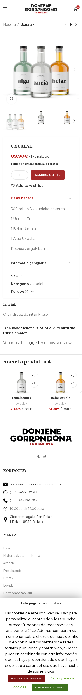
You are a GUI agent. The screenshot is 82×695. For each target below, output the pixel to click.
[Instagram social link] (32, 292)
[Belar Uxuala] (60, 382)
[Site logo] (41, 8)
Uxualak (27, 24)
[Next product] (76, 24)
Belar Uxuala (60, 398)
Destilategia (12, 571)
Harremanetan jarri (17, 593)
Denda (8, 586)
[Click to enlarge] (11, 99)
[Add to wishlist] (34, 376)
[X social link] (27, 292)
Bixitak (8, 578)
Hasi (6, 548)
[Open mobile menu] (5, 8)
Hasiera (9, 24)
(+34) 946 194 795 (23, 500)
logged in (34, 343)
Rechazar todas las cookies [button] (26, 678)
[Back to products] (70, 24)
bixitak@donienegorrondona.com (35, 484)
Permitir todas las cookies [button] (49, 687)
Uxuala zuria (21, 398)
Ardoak (8, 563)
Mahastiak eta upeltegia (21, 556)
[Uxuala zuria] (21, 382)
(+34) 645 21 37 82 (23, 492)
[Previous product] (65, 24)
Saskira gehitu (48, 174)
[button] (7, 69)
